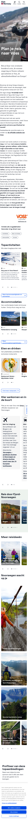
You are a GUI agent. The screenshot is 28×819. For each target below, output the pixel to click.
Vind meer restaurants (9, 390)
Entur (22, 405)
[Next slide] (3, 287)
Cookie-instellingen (14, 816)
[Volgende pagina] (22, 670)
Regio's (4, 661)
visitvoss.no (22, 221)
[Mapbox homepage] (23, 416)
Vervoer (15, 237)
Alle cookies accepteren (14, 808)
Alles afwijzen (14, 812)
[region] (14, 433)
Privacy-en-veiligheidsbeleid (9, 803)
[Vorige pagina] (5, 670)
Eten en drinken (16, 233)
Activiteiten (5, 233)
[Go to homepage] (6, 3)
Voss (2, 144)
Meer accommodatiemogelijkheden (11, 342)
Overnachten (5, 237)
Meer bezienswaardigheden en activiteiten (12, 295)
